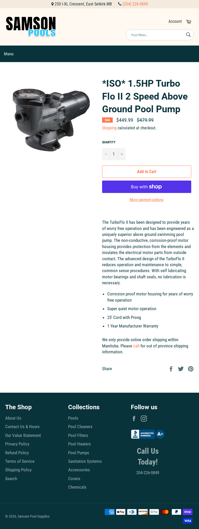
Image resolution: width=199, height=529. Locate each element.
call (136, 345)
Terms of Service (19, 461)
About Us (13, 418)
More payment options (147, 199)
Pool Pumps (78, 452)
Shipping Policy (18, 469)
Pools (73, 418)
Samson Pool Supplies (33, 516)
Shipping (109, 127)
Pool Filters (78, 435)
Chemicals (77, 487)
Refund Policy (17, 452)
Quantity (109, 142)
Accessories (79, 469)
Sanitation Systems (85, 461)
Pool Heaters (79, 443)
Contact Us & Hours (22, 426)
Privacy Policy (17, 443)
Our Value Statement (23, 435)
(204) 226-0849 (135, 4)
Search (11, 478)
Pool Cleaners (80, 426)
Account (175, 21)
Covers (74, 478)
